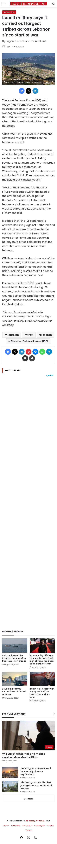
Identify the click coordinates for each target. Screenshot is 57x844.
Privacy (50, 825)
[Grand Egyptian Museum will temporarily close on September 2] (10, 772)
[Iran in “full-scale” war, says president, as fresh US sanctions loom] (42, 679)
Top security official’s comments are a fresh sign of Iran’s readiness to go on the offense (42, 659)
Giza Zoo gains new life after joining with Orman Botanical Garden (36, 785)
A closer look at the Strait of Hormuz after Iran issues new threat (14, 658)
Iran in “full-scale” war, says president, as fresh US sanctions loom (42, 693)
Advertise (15, 825)
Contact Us (27, 825)
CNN (8, 46)
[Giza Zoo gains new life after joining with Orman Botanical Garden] (10, 786)
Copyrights (39, 825)
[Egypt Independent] (28, 3)
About (6, 825)
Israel (30, 334)
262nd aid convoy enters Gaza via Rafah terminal (14, 691)
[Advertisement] (28, 503)
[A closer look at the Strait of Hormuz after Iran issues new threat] (14, 645)
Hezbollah (13, 334)
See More (28, 798)
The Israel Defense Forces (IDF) (29, 341)
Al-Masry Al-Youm (35, 820)
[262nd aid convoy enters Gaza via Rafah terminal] (14, 679)
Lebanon (46, 334)
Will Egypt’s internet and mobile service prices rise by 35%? (23, 755)
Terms (29, 830)
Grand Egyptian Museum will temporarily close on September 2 (35, 771)
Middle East (9, 12)
